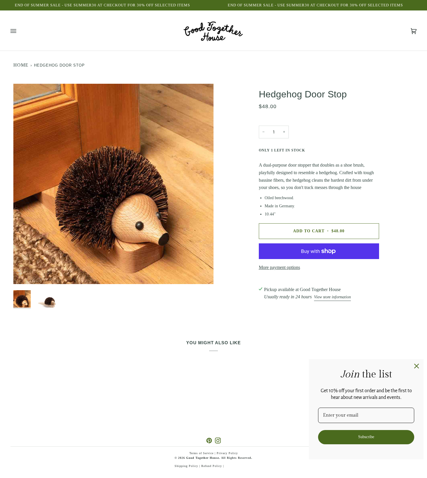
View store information (332, 297)
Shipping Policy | (188, 466)
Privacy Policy (227, 453)
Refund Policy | (212, 466)
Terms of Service (201, 453)
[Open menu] (19, 31)
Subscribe (366, 437)
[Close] (417, 366)
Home (20, 65)
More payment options (279, 267)
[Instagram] (218, 440)
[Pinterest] (209, 440)
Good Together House (202, 457)
